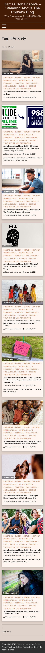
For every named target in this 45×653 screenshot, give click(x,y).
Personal (7, 83)
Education (8, 78)
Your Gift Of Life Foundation (17, 89)
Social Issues (9, 86)
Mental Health (26, 80)
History (36, 78)
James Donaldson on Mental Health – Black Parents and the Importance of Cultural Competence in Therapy (21, 323)
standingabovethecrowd (13, 97)
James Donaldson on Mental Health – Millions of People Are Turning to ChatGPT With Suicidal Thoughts (20, 266)
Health (27, 78)
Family (18, 78)
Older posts (6, 632)
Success (23, 86)
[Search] (41, 26)
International (10, 80)
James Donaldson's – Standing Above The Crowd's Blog (22, 8)
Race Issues (31, 83)
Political (19, 83)
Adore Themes (8, 650)
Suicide (32, 86)
